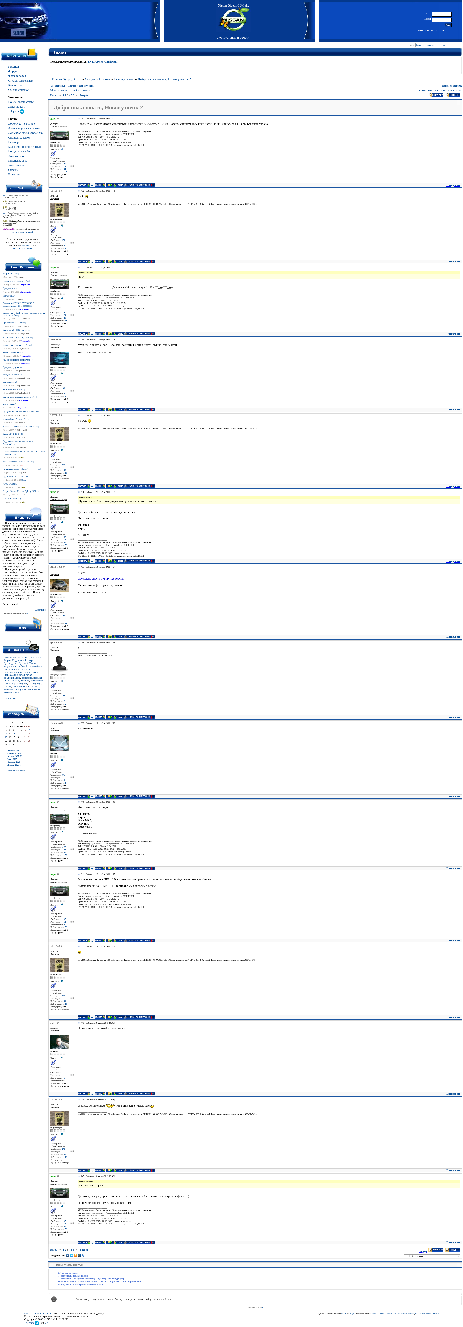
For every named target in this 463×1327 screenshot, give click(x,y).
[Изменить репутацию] (72, 166)
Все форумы (58, 85)
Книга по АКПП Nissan (13, 330)
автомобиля (35, 666)
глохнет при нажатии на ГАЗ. (16, 345)
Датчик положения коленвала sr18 (18, 397)
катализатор (25, 675)
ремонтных (37, 680)
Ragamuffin (25, 285)
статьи (30, 101)
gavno (23, 473)
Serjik (21, 458)
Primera (25, 657)
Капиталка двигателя (12, 389)
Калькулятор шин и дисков (24, 146)
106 (63, 388)
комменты (36, 132)
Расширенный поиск (425, 45)
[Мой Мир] (79, 1255)
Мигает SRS (8, 296)
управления (26, 689)
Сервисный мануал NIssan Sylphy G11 (20, 469)
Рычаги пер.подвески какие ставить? (19, 426)
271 (63, 240)
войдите (27, 245)
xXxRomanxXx (25, 292)
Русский (23, 663)
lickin (417, 1314)
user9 (22, 495)
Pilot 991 (396, 1314)
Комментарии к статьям (24, 128)
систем (7, 686)
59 (66, 172)
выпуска (8, 669)
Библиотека (15, 85)
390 (27, 306)
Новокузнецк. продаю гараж (73, 1275)
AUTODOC (25, 319)
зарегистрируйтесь (22, 248)
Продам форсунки (11, 367)
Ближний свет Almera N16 (14, 419)
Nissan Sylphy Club (66, 79)
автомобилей (20, 666)
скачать (27, 686)
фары (37, 689)
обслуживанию (12, 677)
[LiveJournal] (83, 1255)
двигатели (9, 672)
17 (65, 169)
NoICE (343, 1314)
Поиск (12, 101)
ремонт (15, 680)
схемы (35, 686)
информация (11, 675)
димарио (25, 349)
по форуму (441, 45)
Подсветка (18, 660)
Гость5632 (23, 415)
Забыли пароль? (438, 30)
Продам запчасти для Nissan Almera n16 (21, 411)
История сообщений (23, 232)
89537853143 (25, 326)
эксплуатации (11, 692)
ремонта (24, 680)
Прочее (104, 79)
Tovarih (428, 1314)
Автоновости (16, 165)
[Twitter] (72, 1255)
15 (6, 737)
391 (30, 306)
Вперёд (84, 95)
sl (22, 465)
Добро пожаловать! (68, 1272)
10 (14, 733)
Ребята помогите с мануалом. (16, 337)
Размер (29, 660)
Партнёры (14, 142)
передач (37, 677)
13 (12, 316)
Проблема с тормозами (13, 281)
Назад (53, 95)
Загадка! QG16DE (11, 374)
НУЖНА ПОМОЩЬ (12, 498)
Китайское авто (17, 160)
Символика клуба (19, 137)
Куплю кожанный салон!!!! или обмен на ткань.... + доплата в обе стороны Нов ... (100, 1281)
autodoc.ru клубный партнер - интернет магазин (24, 313)
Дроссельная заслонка (13, 322)
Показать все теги (13, 698)
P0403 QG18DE (10, 484)
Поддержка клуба (19, 151)
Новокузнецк (124, 79)
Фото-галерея (17, 75)
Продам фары (9, 288)
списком (23, 89)
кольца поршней (10, 382)
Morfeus (404, 1314)
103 (63, 696)
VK (46, 1323)
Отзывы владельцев (20, 80)
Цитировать (453, 185)
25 (19, 477)
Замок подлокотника (12, 352)
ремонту (8, 683)
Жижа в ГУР (8, 434)
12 (10, 316)
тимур (21, 277)
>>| (17, 274)
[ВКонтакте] (68, 1255)
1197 (64, 164)
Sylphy (7, 660)
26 (22, 477)
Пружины (7, 476)
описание (27, 677)
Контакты (14, 174)
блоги (21, 101)
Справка (13, 169)
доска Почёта (16, 106)
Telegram (14, 111)
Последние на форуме (21, 123)
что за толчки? (9, 404)
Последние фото (18, 132)
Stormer (389, 1314)
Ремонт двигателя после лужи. (16, 360)
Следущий (40, 609)
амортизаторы (9, 273)
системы (17, 686)
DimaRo (22, 448)
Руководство (10, 663)
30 (10, 744)
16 (66, 624)
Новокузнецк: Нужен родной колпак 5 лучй (80, 1284)
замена (35, 672)
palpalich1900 (24, 371)
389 (24, 306)
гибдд (17, 669)
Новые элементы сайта (13, 461)
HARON (435, 1314)
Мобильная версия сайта (37, 1313)
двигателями (23, 672)
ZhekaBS (375, 1314)
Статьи (12, 89)
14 (15, 316)
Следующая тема (451, 90)
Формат (8, 666)
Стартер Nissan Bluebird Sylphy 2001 (19, 491)
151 (63, 615)
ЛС (27, 613)
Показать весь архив (16, 771)
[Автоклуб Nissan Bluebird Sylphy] (233, 19)
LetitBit (8, 657)
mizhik (382, 1314)
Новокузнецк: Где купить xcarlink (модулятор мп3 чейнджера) (91, 1278)
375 (63, 775)
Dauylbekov (24, 334)
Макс (23, 480)
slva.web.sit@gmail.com (102, 61)
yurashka (411, 1314)
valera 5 (21, 299)
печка (7, 680)
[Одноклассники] (75, 1255)
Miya (352, 1314)
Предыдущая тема (427, 90)
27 (24, 477)
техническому (11, 689)
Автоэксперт (16, 155)
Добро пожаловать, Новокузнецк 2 (164, 79)
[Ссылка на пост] (78, 119)
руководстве (20, 683)
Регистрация (423, 30)
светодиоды (35, 683)
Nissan (16, 657)
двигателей (28, 669)
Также (32, 663)
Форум (12, 71)
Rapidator (36, 657)
